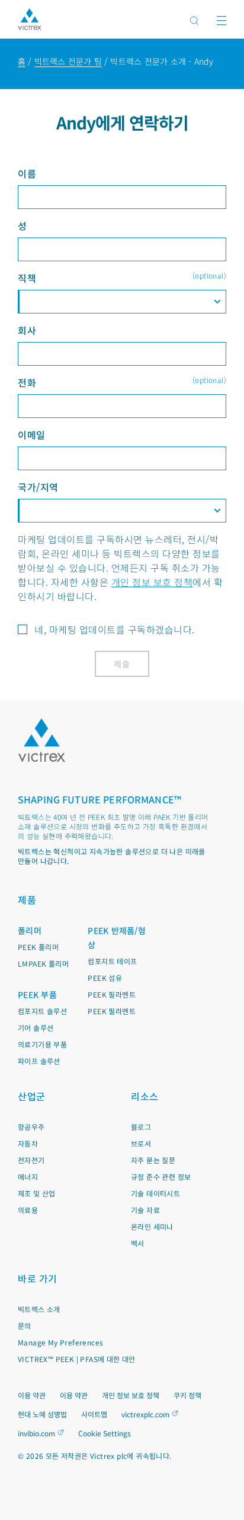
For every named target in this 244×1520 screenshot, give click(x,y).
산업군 (32, 1096)
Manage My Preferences (60, 1342)
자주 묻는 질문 (153, 1160)
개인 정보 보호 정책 (152, 582)
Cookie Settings (104, 1433)
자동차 (28, 1143)
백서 (138, 1243)
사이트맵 (94, 1414)
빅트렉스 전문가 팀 (68, 61)
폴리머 (29, 930)
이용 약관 (32, 1395)
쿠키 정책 (187, 1395)
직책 (122, 277)
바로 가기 (37, 1278)
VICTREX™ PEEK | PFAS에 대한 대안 (77, 1359)
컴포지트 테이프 (112, 961)
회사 (27, 330)
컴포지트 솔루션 (42, 1011)
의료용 (28, 1210)
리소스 (145, 1096)
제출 (122, 664)
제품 (27, 899)
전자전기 (31, 1160)
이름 (27, 173)
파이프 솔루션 (39, 1061)
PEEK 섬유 (105, 978)
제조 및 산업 (37, 1193)
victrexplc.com (145, 1414)
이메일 (32, 435)
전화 (122, 382)
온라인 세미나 (152, 1226)
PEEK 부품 (37, 994)
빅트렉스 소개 (39, 1309)
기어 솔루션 (35, 1027)
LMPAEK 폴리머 (43, 963)
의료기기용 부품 (42, 1044)
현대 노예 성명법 (42, 1414)
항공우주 (31, 1127)
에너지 (28, 1176)
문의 (24, 1325)
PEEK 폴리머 (38, 947)
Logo (41, 740)
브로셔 (141, 1143)
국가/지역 (38, 487)
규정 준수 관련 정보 (161, 1176)
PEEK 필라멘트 (112, 994)
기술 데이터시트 (155, 1193)
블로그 (141, 1127)
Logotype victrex (29, 19)
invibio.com (36, 1433)
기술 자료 (145, 1210)
